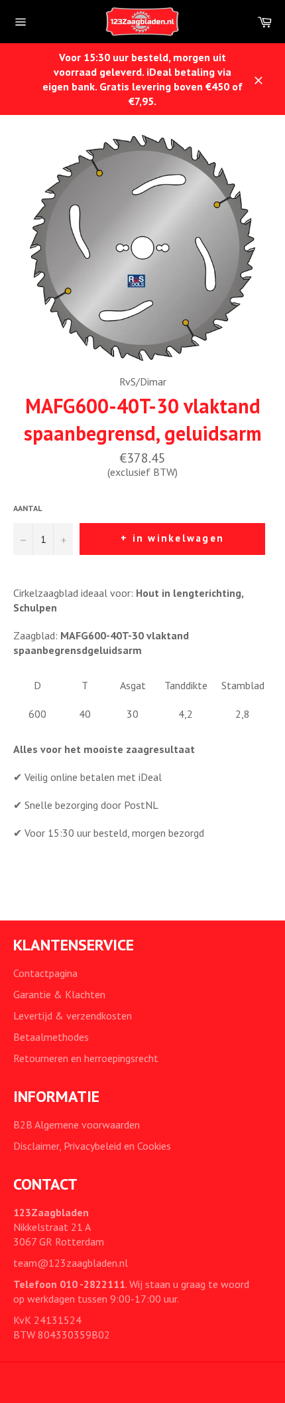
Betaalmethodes (51, 1036)
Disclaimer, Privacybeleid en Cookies (92, 1145)
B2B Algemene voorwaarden (76, 1124)
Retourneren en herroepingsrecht (85, 1058)
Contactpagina (45, 973)
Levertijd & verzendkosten (72, 1015)
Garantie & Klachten (59, 994)
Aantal (27, 508)
